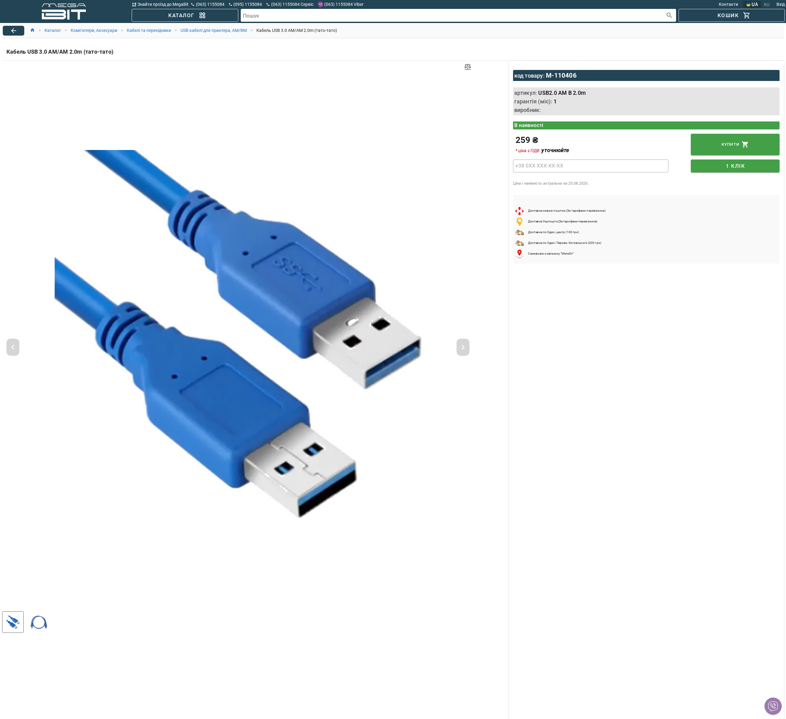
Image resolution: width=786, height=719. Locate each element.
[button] (773, 706)
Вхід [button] (780, 4)
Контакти (728, 4)
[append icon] (669, 15)
